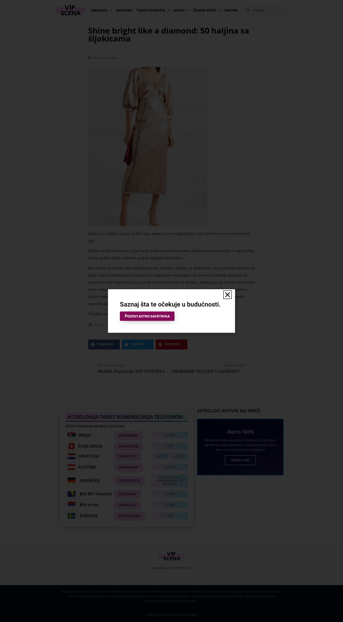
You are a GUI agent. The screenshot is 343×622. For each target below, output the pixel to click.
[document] (171, 311)
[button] (227, 294)
